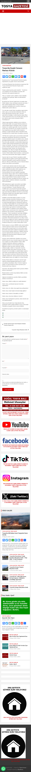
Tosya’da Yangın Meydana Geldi (19, 329)
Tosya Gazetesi (6, 65)
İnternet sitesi (5, 374)
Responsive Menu (28, 1)
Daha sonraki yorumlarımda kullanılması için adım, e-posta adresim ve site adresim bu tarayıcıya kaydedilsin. (15, 384)
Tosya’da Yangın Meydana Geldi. (18, 587)
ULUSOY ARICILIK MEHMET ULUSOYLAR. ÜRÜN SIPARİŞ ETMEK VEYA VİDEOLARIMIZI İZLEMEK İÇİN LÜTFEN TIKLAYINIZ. (15, 414)
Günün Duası (13, 655)
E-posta (4, 367)
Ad (3, 361)
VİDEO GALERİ (7, 510)
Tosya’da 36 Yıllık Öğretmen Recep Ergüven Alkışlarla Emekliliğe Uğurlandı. (17, 578)
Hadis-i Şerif (13, 664)
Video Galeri (14, 531)
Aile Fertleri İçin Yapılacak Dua (18, 636)
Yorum (4, 343)
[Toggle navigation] (3, 11)
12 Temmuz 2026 (13, 570)
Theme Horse (22, 767)
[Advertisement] (15, 29)
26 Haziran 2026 (13, 581)
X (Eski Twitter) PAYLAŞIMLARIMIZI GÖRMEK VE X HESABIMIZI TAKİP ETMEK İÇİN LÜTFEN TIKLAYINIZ (15, 502)
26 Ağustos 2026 (6, 536)
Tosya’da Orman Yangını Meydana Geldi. (16, 567)
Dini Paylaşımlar (6, 616)
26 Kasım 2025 (5, 619)
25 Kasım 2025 (12, 656)
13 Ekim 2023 (5, 73)
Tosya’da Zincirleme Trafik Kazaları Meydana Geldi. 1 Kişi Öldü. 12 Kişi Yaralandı (18, 557)
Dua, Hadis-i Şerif (8, 595)
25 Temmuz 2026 (13, 561)
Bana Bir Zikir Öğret (8, 618)
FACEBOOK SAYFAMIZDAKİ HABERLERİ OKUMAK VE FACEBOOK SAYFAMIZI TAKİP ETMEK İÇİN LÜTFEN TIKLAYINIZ (15, 446)
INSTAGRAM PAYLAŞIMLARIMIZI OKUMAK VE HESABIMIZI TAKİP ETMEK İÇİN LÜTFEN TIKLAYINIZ (15, 485)
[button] (3, 769)
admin (11, 73)
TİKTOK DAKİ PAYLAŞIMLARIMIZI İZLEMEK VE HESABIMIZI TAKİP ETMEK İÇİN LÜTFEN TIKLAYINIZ (15, 465)
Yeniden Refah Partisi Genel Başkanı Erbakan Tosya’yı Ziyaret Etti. (15, 324)
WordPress (20, 769)
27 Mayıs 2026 (12, 589)
